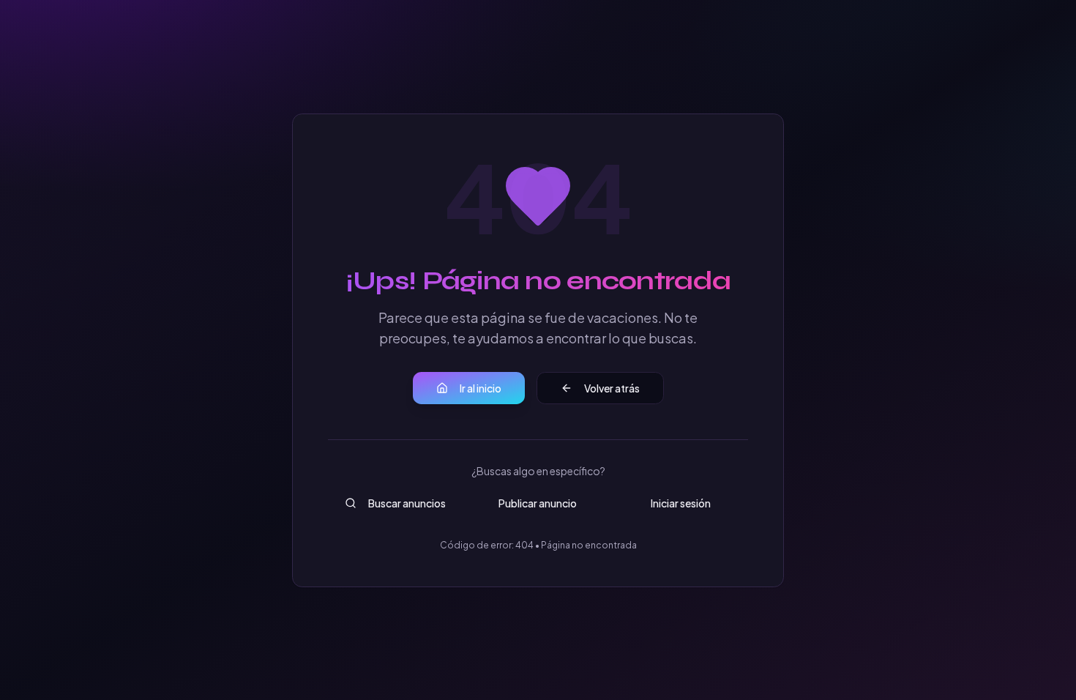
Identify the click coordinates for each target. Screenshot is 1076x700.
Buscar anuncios (407, 503)
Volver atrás (612, 388)
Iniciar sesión (681, 503)
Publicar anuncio (537, 503)
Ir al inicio (480, 388)
